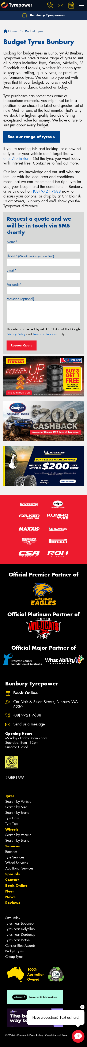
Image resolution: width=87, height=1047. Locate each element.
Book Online (16, 885)
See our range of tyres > (32, 136)
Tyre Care (12, 818)
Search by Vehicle (18, 801)
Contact (12, 879)
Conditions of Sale (56, 1035)
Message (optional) (20, 299)
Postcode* (14, 284)
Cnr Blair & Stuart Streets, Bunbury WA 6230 (45, 704)
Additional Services (19, 868)
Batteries (11, 852)
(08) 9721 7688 (47, 191)
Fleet (9, 891)
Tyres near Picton (17, 940)
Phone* (30, 256)
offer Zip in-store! (17, 158)
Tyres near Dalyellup (20, 929)
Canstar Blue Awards (20, 945)
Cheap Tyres (14, 956)
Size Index (12, 918)
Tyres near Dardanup (20, 934)
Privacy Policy (16, 334)
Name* (12, 242)
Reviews (12, 902)
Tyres (9, 796)
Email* (11, 270)
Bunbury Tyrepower (47, 15)
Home (12, 31)
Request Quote (21, 345)
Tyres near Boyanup (19, 923)
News (10, 897)
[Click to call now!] (50, 5)
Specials (12, 874)
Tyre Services (14, 857)
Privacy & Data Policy (30, 1035)
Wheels (11, 829)
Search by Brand (17, 812)
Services (12, 846)
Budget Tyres (14, 951)
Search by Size (16, 807)
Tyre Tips (11, 823)
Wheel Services (16, 863)
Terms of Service (44, 334)
